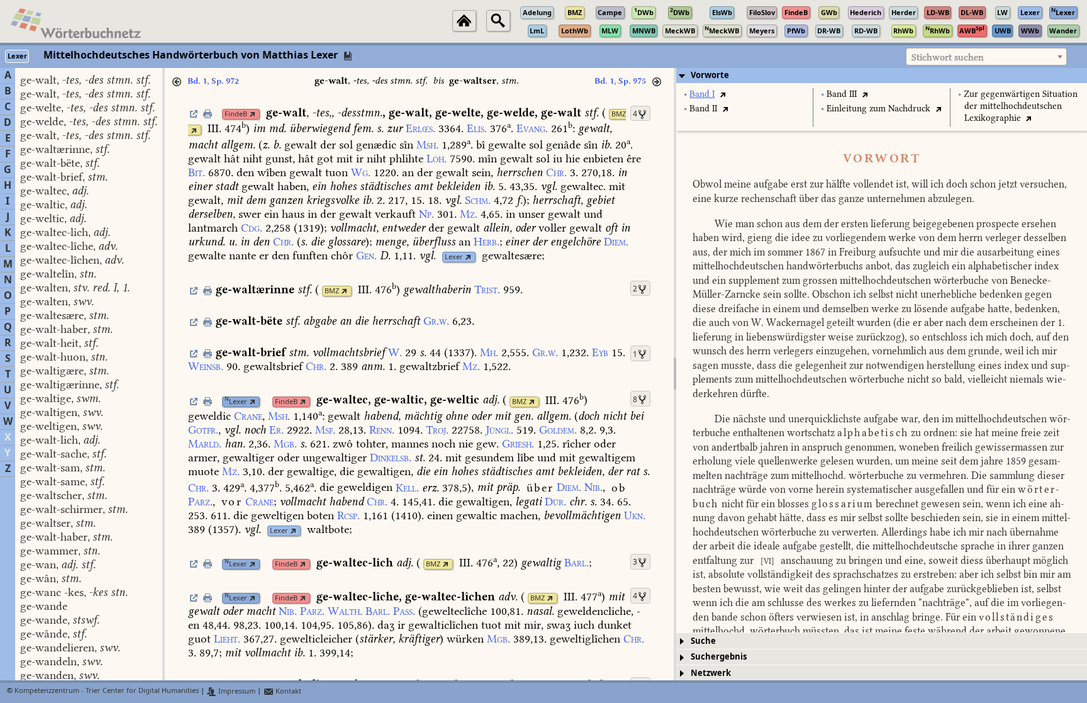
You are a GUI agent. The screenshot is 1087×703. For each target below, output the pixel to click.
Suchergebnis (719, 657)
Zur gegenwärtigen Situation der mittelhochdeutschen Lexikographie (1021, 106)
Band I (702, 94)
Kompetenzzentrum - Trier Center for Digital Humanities (106, 691)
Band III (842, 94)
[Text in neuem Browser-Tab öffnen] (722, 94)
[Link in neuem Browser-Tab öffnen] (252, 114)
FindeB (236, 114)
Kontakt (287, 691)
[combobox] (986, 56)
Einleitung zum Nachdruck (878, 108)
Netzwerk (711, 673)
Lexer (454, 257)
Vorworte (710, 75)
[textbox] (986, 57)
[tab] (881, 75)
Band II (703, 108)
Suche (703, 641)
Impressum (235, 691)
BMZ (618, 114)
